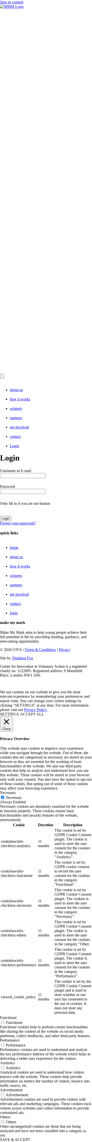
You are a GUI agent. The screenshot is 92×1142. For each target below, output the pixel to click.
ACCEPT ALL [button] (32, 714)
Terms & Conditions (40, 650)
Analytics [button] (7, 1063)
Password (7, 486)
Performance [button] (10, 1040)
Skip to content (11, 2)
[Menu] (2, 376)
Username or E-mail (15, 471)
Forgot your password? (18, 523)
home (14, 547)
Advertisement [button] (11, 1090)
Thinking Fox (22, 658)
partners (16, 418)
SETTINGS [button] (9, 714)
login (14, 613)
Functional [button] (8, 1017)
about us (16, 390)
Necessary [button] (8, 793)
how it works (20, 399)
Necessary (14, 797)
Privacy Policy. (35, 710)
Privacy (64, 650)
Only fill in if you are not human (25, 503)
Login (14, 446)
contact (15, 436)
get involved (19, 427)
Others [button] (5, 1117)
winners (16, 408)
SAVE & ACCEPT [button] (15, 1140)
